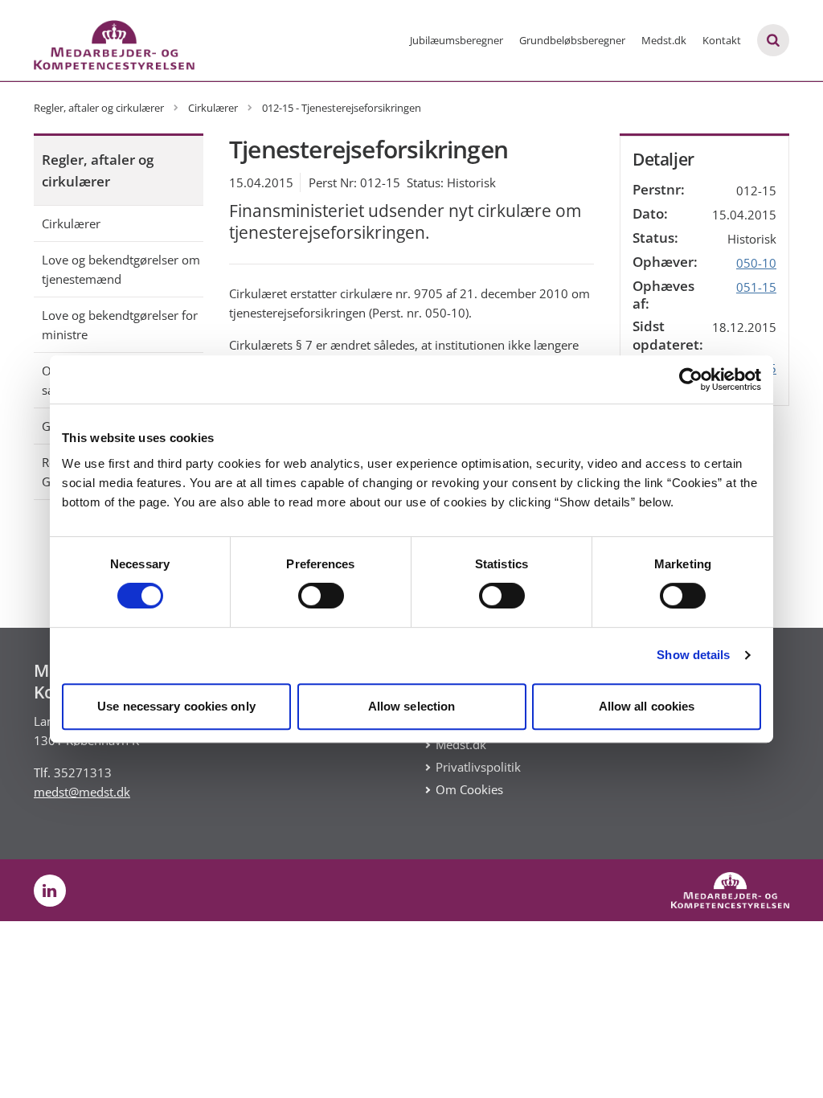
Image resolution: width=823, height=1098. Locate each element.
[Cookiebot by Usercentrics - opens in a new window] (690, 379)
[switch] (321, 595)
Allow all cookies (647, 706)
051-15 (756, 287)
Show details (693, 655)
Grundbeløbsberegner (572, 40)
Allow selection (412, 706)
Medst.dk (663, 40)
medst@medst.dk (82, 792)
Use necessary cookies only (176, 706)
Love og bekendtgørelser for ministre (120, 324)
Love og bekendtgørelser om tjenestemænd (121, 269)
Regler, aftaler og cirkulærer (98, 170)
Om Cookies (469, 789)
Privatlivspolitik (478, 767)
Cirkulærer (71, 223)
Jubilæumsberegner (456, 40)
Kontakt (721, 40)
